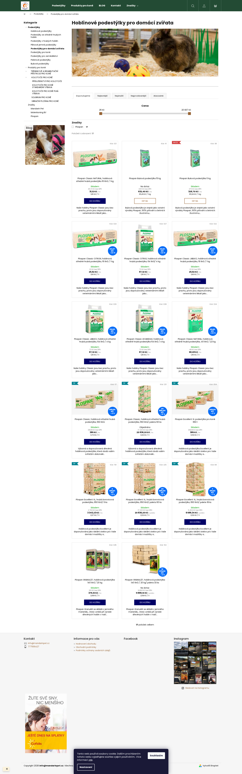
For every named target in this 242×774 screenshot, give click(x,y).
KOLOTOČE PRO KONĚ (42, 77)
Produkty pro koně (37, 67)
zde (91, 760)
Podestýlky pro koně (40, 52)
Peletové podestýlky (41, 59)
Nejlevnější (102, 95)
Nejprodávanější (138, 95)
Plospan (81, 126)
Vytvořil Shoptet (210, 765)
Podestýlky (34, 27)
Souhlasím (156, 755)
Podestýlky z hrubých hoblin (44, 41)
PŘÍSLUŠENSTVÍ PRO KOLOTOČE (47, 81)
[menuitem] (58, 5)
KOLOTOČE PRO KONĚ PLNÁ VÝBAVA (45, 92)
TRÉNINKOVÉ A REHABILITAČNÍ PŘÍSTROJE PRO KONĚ (44, 72)
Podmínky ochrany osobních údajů (93, 650)
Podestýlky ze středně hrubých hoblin (46, 36)
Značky (31, 104)
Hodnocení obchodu (86, 643)
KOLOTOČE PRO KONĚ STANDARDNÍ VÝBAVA (42, 86)
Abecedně (158, 95)
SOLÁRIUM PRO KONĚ (41, 97)
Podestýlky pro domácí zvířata (47, 48)
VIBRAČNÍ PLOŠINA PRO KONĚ (45, 101)
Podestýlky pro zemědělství (44, 56)
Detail (145, 201)
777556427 (33, 646)
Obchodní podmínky (86, 647)
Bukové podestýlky (40, 63)
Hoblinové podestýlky (41, 31)
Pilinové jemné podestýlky (43, 44)
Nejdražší (119, 95)
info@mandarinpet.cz (38, 643)
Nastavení (86, 767)
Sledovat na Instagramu (197, 688)
